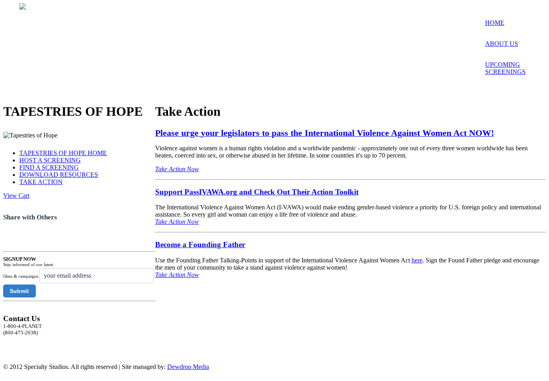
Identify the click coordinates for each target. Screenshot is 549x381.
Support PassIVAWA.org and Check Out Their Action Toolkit (256, 192)
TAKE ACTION (41, 181)
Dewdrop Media (188, 366)
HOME (494, 22)
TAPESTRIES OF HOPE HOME (63, 153)
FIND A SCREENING (49, 167)
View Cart (16, 195)
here (417, 260)
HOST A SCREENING (50, 160)
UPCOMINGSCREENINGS (505, 68)
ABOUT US (501, 43)
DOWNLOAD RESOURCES (58, 174)
